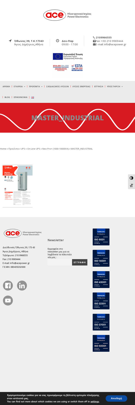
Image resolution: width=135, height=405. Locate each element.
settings (95, 401)
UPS (23, 148)
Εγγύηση (98, 86)
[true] (67, 15)
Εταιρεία (18, 86)
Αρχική (6, 86)
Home (3, 148)
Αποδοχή (116, 398)
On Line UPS (33, 148)
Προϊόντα (34, 86)
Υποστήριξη (113, 86)
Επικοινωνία (20, 97)
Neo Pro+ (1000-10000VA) (55, 148)
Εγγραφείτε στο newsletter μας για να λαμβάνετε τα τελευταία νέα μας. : (60, 253)
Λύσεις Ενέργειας (81, 86)
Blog (7, 97)
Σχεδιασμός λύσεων (57, 86)
